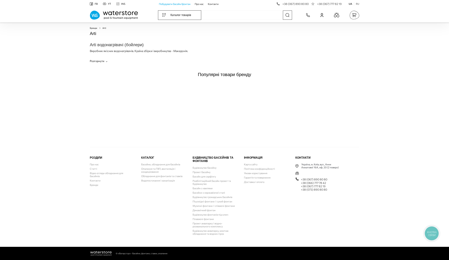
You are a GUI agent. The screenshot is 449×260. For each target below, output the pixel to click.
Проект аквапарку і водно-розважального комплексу (208, 225)
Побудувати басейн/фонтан (174, 3)
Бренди (93, 28)
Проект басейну (201, 172)
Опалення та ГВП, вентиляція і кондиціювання (158, 170)
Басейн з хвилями (203, 188)
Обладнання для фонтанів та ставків (161, 176)
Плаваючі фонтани (203, 218)
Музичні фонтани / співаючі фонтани (214, 205)
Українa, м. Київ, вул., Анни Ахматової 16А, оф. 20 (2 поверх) (320, 166)
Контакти (213, 3)
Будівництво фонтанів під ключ (210, 214)
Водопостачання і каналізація (158, 180)
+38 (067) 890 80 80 (295, 3)
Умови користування (255, 173)
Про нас (199, 3)
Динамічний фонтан (204, 210)
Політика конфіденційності (259, 168)
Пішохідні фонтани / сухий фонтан (212, 201)
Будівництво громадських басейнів (212, 197)
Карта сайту (250, 164)
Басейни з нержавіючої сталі (209, 192)
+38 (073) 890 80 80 (314, 189)
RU (357, 3)
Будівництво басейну (204, 167)
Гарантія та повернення (257, 177)
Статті (93, 168)
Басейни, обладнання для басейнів (160, 164)
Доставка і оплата (254, 181)
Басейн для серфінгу (204, 176)
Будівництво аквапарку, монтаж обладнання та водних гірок (211, 232)
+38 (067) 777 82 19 (329, 3)
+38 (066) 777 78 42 (313, 182)
